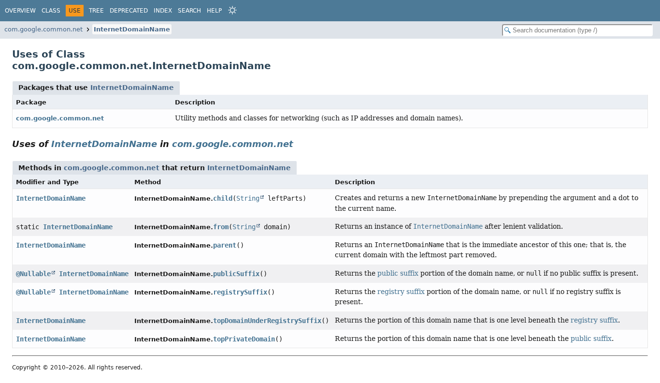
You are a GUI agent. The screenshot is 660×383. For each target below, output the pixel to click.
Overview (20, 10)
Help (214, 10)
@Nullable (33, 274)
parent (224, 245)
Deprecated (129, 10)
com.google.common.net (43, 29)
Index (163, 10)
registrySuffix (240, 292)
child (222, 198)
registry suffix (401, 291)
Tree (96, 10)
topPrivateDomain (244, 339)
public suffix (397, 273)
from (221, 227)
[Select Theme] (232, 10)
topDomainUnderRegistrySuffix (267, 320)
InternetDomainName (132, 29)
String (247, 198)
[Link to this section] (300, 144)
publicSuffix (236, 274)
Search (189, 10)
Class (51, 10)
